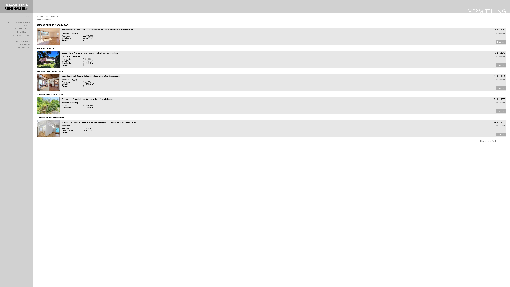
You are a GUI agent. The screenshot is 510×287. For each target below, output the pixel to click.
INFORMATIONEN (23, 41)
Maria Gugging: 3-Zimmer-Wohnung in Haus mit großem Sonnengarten (91, 76)
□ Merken (500, 42)
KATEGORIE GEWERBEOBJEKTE (50, 118)
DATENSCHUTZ (24, 48)
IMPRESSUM (25, 45)
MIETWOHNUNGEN (22, 29)
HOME (27, 16)
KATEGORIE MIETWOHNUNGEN (50, 71)
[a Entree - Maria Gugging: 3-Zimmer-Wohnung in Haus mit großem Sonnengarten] (48, 91)
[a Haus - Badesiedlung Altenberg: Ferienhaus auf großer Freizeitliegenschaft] (48, 67)
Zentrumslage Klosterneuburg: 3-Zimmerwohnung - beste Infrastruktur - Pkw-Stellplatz (97, 30)
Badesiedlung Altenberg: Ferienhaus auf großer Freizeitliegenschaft (90, 53)
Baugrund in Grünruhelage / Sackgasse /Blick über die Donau (87, 99)
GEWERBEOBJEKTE (21, 35)
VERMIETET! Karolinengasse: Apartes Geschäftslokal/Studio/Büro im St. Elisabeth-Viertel (99, 122)
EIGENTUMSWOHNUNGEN (19, 23)
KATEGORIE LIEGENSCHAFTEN (50, 95)
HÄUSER (26, 26)
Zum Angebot (500, 33)
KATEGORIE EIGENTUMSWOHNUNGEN (53, 25)
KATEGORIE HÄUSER (45, 48)
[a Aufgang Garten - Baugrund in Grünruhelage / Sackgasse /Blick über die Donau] (48, 114)
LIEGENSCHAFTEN (22, 32)
